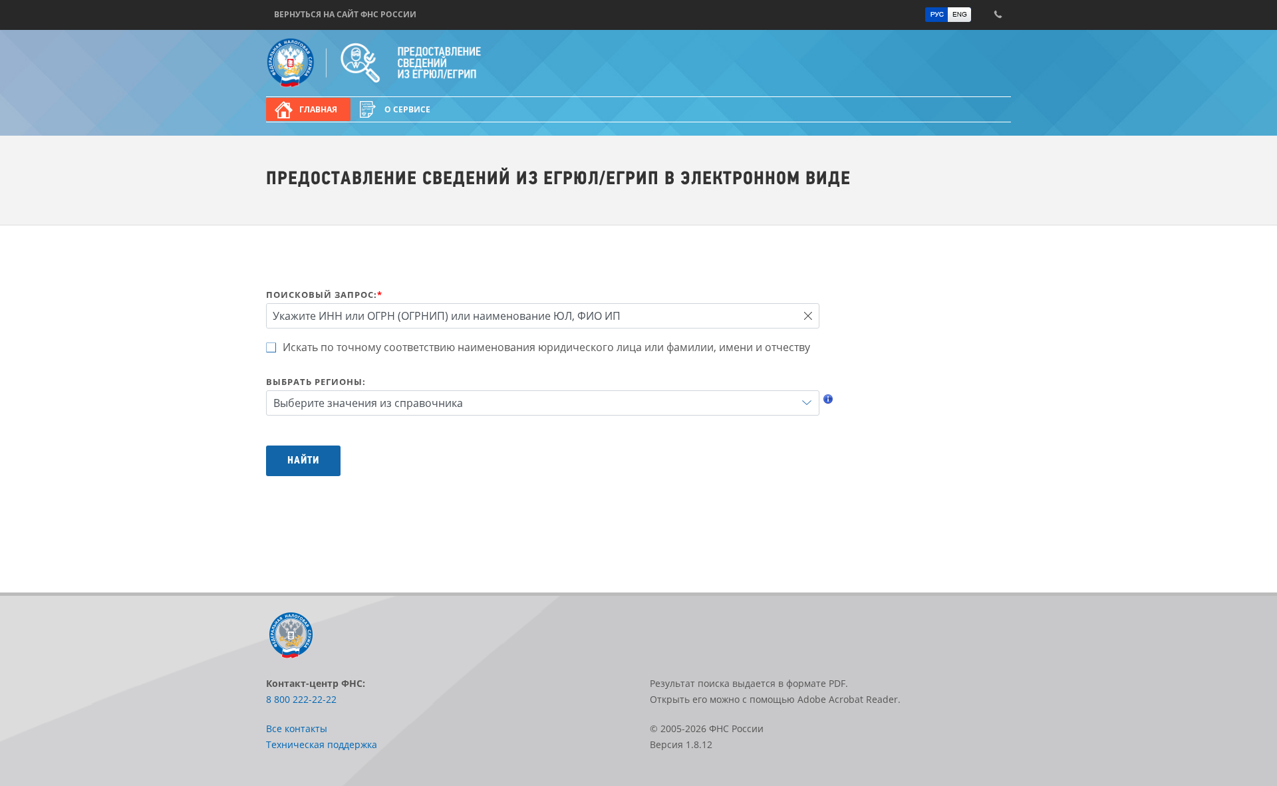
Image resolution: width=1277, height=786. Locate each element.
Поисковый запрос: (324, 295)
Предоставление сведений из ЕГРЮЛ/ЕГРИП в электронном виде (415, 63)
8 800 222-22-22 (301, 699)
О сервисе (407, 109)
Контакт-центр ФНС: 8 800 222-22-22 (997, 14)
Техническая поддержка (321, 744)
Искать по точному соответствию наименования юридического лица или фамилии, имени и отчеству (546, 347)
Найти (303, 461)
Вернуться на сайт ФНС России (345, 14)
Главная (318, 109)
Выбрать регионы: (316, 382)
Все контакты (296, 728)
